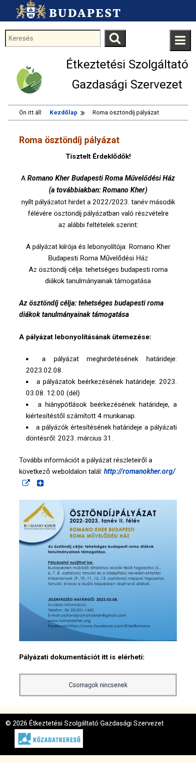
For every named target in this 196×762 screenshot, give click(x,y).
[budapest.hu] (65, 9)
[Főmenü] (180, 40)
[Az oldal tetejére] (172, 738)
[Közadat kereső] (44, 745)
